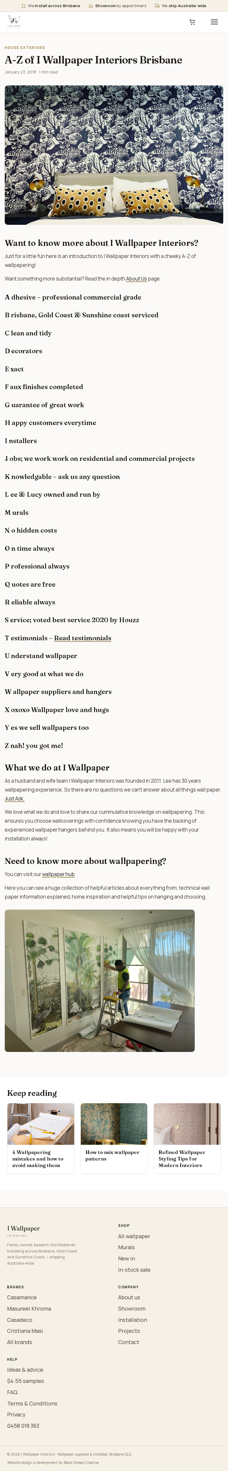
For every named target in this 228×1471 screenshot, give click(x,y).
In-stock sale (134, 1269)
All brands (19, 1342)
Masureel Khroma (29, 1308)
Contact (128, 1342)
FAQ (12, 1392)
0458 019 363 (23, 1425)
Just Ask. (15, 798)
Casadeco (19, 1319)
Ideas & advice (25, 1369)
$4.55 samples (25, 1380)
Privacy (16, 1414)
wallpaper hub (58, 874)
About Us (136, 278)
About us (129, 1297)
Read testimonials (82, 638)
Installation (132, 1319)
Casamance (22, 1297)
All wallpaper (134, 1236)
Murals (126, 1247)
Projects (129, 1330)
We (54, 5)
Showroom (131, 1308)
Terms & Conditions (32, 1403)
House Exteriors (25, 47)
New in (126, 1258)
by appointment (121, 5)
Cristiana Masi (25, 1330)
